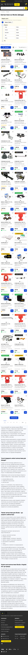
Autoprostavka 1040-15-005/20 (20, 385)
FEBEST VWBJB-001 (19, 364)
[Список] (16, 47)
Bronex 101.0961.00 (5, 405)
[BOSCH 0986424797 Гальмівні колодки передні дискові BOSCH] (7, 359)
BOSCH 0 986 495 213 (19, 202)
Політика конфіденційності (7, 627)
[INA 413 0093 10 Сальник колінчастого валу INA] (21, 237)
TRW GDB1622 (4, 120)
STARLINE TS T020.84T (20, 181)
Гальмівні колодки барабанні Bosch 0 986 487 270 (20, 62)
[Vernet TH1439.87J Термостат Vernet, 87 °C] (21, 399)
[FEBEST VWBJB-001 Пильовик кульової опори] (21, 359)
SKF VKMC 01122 (5, 344)
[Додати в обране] (13, 50)
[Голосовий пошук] (23, 8)
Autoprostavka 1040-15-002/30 (20, 100)
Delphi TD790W (4, 100)
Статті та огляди (4, 631)
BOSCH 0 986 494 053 (6, 303)
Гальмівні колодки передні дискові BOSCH (20, 204)
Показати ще (14, 417)
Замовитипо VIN (17, 4)
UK (4, 613)
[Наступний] (12, 54)
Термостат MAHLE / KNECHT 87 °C (19, 265)
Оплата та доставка (18, 1)
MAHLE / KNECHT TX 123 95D (6, 202)
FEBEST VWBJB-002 (5, 262)
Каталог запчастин (5, 629)
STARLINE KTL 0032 (5, 181)
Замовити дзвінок (6, 641)
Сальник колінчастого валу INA (21, 244)
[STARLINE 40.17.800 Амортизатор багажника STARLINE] (7, 74)
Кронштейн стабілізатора (6, 142)
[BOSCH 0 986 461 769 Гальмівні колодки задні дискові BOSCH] (7, 216)
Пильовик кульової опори (7, 264)
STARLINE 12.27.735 (19, 283)
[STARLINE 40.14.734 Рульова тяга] (7, 318)
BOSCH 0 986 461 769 (6, 222)
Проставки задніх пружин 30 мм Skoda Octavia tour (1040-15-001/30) (20, 224)
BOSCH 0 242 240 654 (19, 120)
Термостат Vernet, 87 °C (20, 406)
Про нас (3, 622)
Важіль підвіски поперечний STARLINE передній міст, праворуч (20, 163)
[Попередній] (2, 54)
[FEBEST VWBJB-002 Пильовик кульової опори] (7, 257)
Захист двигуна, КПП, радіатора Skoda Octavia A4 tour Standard (7, 407)
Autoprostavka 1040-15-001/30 (20, 222)
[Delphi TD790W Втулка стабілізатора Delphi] (7, 94)
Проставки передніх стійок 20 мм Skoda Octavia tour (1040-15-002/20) (7, 387)
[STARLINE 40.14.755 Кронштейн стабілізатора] (7, 135)
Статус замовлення (19, 624)
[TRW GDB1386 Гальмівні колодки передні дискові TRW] (21, 135)
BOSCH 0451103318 (19, 303)
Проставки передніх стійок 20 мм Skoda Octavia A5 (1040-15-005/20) (20, 387)
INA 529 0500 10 (18, 80)
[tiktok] (6, 651)
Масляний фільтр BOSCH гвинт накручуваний (20, 305)
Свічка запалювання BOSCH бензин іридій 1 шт (20, 122)
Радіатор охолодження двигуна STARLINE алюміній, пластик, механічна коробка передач (7, 62)
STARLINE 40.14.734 (5, 323)
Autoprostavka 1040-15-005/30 (6, 283)
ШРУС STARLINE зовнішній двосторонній (7, 163)
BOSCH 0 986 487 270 (19, 59)
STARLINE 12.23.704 (19, 161)
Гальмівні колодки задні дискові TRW (6, 122)
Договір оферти (4, 624)
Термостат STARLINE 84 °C (20, 183)
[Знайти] (26, 8)
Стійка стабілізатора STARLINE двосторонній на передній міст (20, 285)
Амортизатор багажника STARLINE (6, 82)
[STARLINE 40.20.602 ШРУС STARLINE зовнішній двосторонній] (7, 155)
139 (22, 422)
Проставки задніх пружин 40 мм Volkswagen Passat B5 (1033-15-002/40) (20, 326)
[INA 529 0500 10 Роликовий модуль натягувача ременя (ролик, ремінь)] (21, 74)
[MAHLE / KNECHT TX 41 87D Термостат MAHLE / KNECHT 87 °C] (21, 257)
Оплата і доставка (19, 620)
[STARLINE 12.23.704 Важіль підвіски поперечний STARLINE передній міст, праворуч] (21, 155)
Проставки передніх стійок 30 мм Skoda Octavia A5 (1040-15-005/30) (7, 285)
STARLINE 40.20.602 (5, 161)
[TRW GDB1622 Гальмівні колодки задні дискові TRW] (7, 115)
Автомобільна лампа (19, 345)
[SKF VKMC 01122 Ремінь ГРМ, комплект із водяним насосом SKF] (7, 338)
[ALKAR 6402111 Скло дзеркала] (7, 237)
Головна (3, 11)
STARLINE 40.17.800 (5, 80)
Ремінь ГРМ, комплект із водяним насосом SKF (6, 346)
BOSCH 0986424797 (5, 364)
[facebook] (1, 651)
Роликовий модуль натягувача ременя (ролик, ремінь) (21, 82)
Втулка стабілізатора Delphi (7, 101)
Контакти (25, 1)
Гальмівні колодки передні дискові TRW (20, 143)
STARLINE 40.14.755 (5, 141)
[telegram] (1, 643)
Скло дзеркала (4, 244)
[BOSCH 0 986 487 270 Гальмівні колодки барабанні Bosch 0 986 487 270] (21, 54)
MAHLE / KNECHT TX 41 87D (21, 262)
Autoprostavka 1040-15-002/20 (6, 385)
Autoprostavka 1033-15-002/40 (20, 324)
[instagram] (4, 651)
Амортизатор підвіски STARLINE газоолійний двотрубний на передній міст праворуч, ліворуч (6, 183)
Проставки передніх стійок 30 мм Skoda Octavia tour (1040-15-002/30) (20, 102)
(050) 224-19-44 (6, 636)
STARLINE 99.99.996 (19, 344)
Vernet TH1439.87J (19, 405)
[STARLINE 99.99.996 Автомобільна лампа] (21, 338)
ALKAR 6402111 (4, 242)
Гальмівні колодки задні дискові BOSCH (6, 224)
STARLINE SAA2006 (5, 59)
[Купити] (11, 67)
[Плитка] (13, 47)
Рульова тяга (4, 325)
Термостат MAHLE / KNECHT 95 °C (5, 204)
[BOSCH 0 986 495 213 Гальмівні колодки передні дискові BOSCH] (21, 196)
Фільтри (7, 47)
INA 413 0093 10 (18, 242)
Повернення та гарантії (20, 622)
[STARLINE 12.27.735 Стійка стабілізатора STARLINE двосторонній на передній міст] (21, 277)
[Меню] (2, 4)
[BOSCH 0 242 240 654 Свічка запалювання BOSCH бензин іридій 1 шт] (21, 115)
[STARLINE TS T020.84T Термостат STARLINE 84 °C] (21, 176)
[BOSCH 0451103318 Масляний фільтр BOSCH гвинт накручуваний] (21, 298)
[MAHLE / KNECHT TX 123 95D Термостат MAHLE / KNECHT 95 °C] (7, 196)
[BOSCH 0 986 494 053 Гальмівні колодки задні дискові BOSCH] (7, 298)
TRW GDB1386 (18, 141)
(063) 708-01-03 (6, 638)
